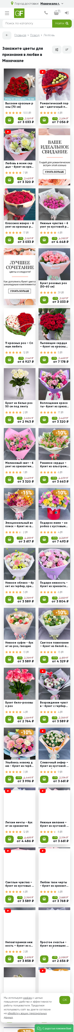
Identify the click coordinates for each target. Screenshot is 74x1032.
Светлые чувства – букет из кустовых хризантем (19, 884)
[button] (54, 1028)
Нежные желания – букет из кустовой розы (54, 824)
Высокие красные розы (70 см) (19, 105)
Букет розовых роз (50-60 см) (53, 285)
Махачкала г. (50, 3)
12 (24, 352)
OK (65, 1000)
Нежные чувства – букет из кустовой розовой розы (54, 225)
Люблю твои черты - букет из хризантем (54, 884)
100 (26, 113)
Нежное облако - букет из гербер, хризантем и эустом (19, 585)
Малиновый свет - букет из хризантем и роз (19, 465)
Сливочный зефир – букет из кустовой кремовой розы (54, 764)
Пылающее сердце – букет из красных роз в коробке (53, 345)
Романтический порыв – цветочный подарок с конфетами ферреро (54, 105)
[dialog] (46, 13)
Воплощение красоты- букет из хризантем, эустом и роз (54, 405)
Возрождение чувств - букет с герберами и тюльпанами (54, 704)
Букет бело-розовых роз (19, 704)
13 (24, 652)
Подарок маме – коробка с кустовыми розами (54, 525)
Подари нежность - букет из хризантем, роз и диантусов (54, 585)
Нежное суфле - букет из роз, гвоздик (19, 644)
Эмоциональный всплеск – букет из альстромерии (19, 525)
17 (24, 232)
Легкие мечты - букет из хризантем (18, 824)
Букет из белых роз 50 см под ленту (18, 405)
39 (59, 292)
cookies (27, 998)
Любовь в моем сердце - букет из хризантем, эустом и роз (19, 165)
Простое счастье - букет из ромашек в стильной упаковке (54, 944)
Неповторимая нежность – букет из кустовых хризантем (19, 944)
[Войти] (67, 13)
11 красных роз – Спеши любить (19, 345)
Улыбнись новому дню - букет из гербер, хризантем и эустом (19, 764)
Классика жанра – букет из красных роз (19, 225)
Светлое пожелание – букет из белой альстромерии (54, 644)
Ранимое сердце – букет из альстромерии (54, 465)
